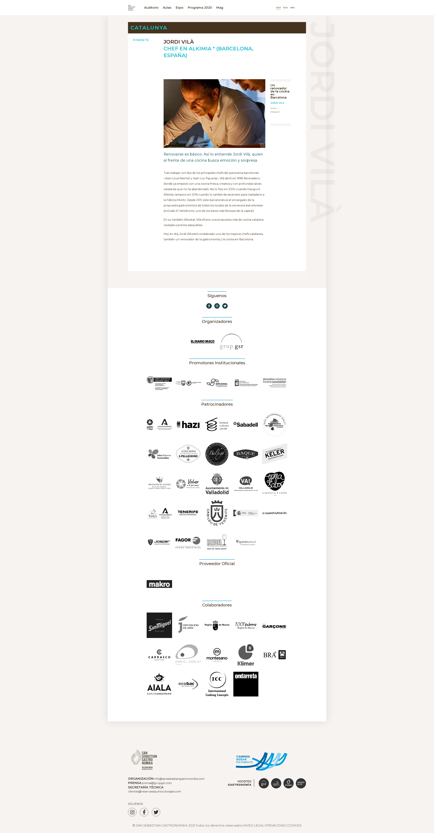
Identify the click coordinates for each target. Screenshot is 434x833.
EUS (285, 8)
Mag (219, 7)
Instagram (275, 112)
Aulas (167, 7)
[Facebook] (144, 812)
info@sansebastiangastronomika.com (179, 778)
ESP (278, 8)
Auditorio (151, 7)
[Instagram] (132, 812)
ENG (292, 8)
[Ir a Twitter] (225, 306)
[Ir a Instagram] (217, 306)
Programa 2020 (200, 7)
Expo (179, 7)
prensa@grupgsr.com (157, 783)
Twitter (273, 108)
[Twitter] (156, 812)
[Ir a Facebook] (209, 306)
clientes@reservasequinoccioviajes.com (154, 791)
